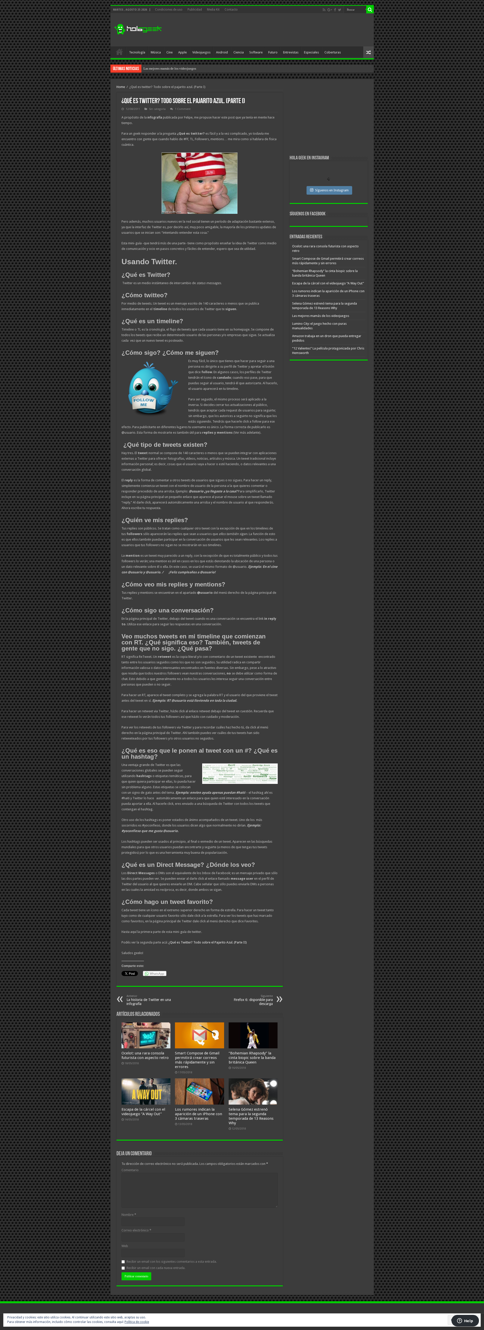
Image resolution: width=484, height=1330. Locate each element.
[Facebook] (335, 10)
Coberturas (332, 52)
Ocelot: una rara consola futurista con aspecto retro (145, 1055)
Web (125, 1246)
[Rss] (324, 10)
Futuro (273, 52)
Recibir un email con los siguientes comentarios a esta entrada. (172, 1261)
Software (256, 52)
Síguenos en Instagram (332, 190)
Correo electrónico (136, 1230)
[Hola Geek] (138, 28)
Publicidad (195, 9)
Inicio (119, 51)
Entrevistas (290, 52)
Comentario (130, 1170)
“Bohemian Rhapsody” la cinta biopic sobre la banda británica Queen (252, 1058)
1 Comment (183, 109)
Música (156, 52)
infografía (154, 117)
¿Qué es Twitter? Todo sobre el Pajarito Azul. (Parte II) (207, 942)
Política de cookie (137, 1322)
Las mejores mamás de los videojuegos (169, 68)
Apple (182, 52)
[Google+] (329, 10)
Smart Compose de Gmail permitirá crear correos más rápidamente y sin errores (197, 1060)
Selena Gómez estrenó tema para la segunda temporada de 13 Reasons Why (251, 1116)
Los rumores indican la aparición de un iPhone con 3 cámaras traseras (198, 1114)
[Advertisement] (278, 30)
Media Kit (213, 9)
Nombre (129, 1215)
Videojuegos (201, 52)
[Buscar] (370, 9)
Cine (169, 52)
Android (222, 52)
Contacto (231, 9)
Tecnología (137, 52)
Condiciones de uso (169, 9)
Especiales (311, 52)
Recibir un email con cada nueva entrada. (156, 1268)
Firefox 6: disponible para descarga (253, 1000)
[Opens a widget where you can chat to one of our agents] (465, 1321)
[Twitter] (340, 10)
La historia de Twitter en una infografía (149, 1000)
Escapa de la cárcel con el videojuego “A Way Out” (143, 1111)
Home (120, 87)
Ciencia (238, 52)
